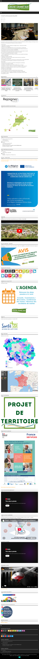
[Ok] (37, 656)
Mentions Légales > (4, 622)
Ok (19, 657)
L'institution (4, 85)
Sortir (14, 85)
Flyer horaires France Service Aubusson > (8, 487)
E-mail (4, 142)
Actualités (25, 85)
